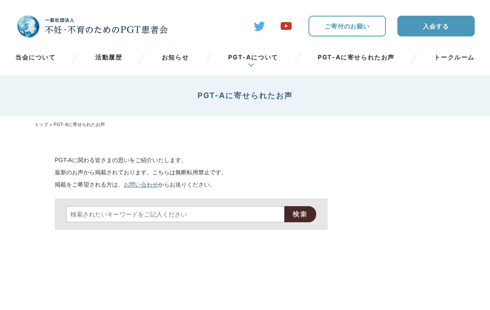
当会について (35, 57)
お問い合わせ (141, 184)
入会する (436, 26)
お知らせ (175, 57)
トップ (41, 124)
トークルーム (454, 57)
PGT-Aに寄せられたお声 (356, 57)
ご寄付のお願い (347, 26)
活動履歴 (108, 57)
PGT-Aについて (253, 57)
